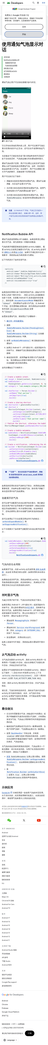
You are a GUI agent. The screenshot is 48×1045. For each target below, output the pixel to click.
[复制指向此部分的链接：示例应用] (15, 787)
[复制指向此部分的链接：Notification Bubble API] (35, 234)
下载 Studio (6, 961)
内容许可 (25, 806)
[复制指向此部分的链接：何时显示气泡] (21, 595)
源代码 (4, 844)
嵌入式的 (19, 252)
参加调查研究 (7, 986)
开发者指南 (6, 954)
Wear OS (5, 897)
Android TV (6, 908)
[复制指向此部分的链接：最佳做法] (15, 708)
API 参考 (5, 957)
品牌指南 (21, 1024)
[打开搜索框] (33, 2)
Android (5, 833)
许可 (14, 1024)
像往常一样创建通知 (15, 321)
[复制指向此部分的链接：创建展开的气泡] (20, 498)
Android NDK (7, 965)
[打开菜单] (3, 3)
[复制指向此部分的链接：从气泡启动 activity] (28, 654)
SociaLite (6, 793)
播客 (3, 855)
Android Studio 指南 (9, 950)
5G (3, 883)
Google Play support (9, 982)
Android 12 (6, 936)
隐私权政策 (6, 880)
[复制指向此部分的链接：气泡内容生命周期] (22, 564)
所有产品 (5, 1016)
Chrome (5, 1004)
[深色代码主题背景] (41, 266)
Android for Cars (8, 904)
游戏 (3, 865)
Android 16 (6, 922)
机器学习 (5, 868)
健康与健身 (6, 872)
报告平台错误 (7, 975)
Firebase (5, 1008)
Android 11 (6, 940)
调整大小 (8, 252)
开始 (24, 34)
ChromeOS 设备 (8, 901)
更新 (8, 756)
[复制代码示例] (44, 266)
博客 (3, 851)
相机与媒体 (6, 876)
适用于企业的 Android (10, 836)
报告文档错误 (7, 978)
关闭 (24, 27)
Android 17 (6, 918)
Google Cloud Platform (10, 1012)
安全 (3, 840)
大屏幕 (4, 893)
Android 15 (6, 925)
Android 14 (6, 929)
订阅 (30, 1033)
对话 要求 (30, 607)
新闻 (3, 847)
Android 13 (6, 933)
